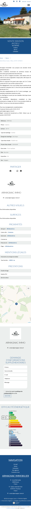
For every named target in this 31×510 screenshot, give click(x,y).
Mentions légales (22, 498)
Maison (7, 58)
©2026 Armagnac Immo (10, 498)
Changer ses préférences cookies (22, 500)
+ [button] (2, 287)
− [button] (2, 290)
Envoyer (7, 396)
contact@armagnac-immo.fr (12, 197)
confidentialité (24, 506)
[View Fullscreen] (2, 293)
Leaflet (29, 322)
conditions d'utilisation (10, 508)
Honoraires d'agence (7, 500)
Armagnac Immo (11, 192)
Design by (17, 503)
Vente (1, 58)
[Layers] (28, 288)
